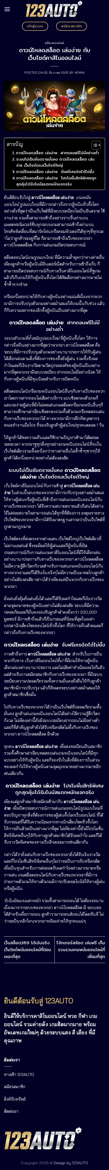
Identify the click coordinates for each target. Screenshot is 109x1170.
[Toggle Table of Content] (93, 145)
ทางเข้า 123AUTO (19, 1074)
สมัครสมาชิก (14, 1086)
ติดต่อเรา (11, 1111)
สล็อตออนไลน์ (54, 43)
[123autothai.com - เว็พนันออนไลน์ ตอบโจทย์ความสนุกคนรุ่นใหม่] (54, 9)
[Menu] (7, 9)
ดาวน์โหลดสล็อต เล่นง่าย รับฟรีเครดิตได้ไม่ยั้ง (55, 172)
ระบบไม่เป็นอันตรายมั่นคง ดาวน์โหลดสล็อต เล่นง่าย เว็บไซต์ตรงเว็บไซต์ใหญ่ (55, 162)
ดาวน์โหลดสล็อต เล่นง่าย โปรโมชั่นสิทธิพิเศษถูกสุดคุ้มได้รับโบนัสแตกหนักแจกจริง (56, 181)
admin (80, 72)
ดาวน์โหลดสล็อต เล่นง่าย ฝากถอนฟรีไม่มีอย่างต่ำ (57, 153)
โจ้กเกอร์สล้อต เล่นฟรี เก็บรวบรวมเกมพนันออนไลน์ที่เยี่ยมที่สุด (80, 949)
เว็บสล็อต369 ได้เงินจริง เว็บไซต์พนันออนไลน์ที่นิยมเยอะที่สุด (27, 949)
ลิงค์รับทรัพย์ (15, 1099)
